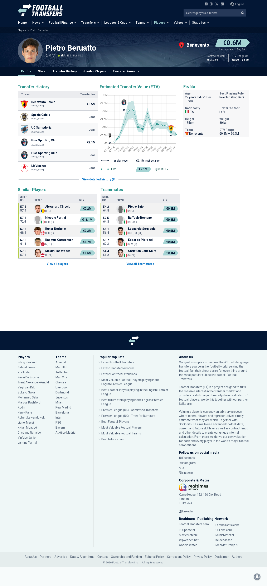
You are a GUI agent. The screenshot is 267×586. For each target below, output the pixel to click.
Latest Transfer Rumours (118, 368)
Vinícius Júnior (27, 437)
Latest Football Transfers (117, 362)
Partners (45, 556)
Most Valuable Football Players (121, 427)
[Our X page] (216, 4)
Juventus (61, 397)
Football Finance (61, 22)
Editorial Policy (154, 556)
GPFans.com (223, 530)
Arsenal (60, 362)
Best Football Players (115, 421)
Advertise (60, 556)
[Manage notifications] (257, 576)
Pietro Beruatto (39, 30)
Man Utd (61, 367)
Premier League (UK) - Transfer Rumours (128, 415)
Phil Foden (24, 372)
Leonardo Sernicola (142, 228)
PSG (58, 422)
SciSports (185, 403)
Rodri (21, 407)
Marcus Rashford (29, 402)
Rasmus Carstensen (59, 239)
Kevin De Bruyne (28, 377)
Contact (102, 556)
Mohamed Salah (28, 397)
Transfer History (64, 71)
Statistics (199, 22)
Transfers (88, 22)
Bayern (60, 427)
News (36, 22)
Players (159, 22)
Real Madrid (63, 407)
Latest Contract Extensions (119, 374)
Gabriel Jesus (26, 367)
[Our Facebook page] (205, 4)
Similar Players (94, 71)
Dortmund (62, 392)
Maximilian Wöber (57, 251)
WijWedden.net (189, 540)
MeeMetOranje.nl (226, 545)
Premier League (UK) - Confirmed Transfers (130, 410)
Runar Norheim (55, 228)
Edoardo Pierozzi (140, 239)
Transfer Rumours (126, 71)
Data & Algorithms (82, 556)
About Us (31, 556)
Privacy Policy (203, 556)
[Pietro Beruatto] (30, 50)
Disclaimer (222, 556)
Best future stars (112, 439)
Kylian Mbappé (28, 427)
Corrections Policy (179, 556)
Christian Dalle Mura (142, 251)
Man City (61, 377)
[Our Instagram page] (210, 4)
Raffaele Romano (140, 217)
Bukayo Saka (26, 392)
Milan (59, 402)
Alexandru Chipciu (57, 206)
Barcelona (62, 412)
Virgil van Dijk (26, 387)
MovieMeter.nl (188, 535)
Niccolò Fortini (55, 217)
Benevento (196, 133)
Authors (237, 556)
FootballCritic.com (227, 525)
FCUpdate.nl (187, 530)
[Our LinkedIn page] (221, 4)
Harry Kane (25, 412)
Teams (140, 22)
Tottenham (62, 372)
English (239, 4)
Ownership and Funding (126, 556)
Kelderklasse (223, 540)
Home (22, 22)
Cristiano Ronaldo (29, 432)
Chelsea (60, 382)
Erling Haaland (27, 362)
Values (179, 22)
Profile (26, 71)
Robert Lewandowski (31, 417)
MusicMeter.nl (224, 535)
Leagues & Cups (115, 22)
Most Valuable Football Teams (121, 433)
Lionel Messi (26, 422)
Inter (58, 417)
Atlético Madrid (65, 432)
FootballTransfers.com (194, 524)
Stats (42, 71)
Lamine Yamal (27, 442)
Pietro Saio (136, 206)
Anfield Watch (188, 545)
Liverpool (61, 387)
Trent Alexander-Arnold (33, 382)
